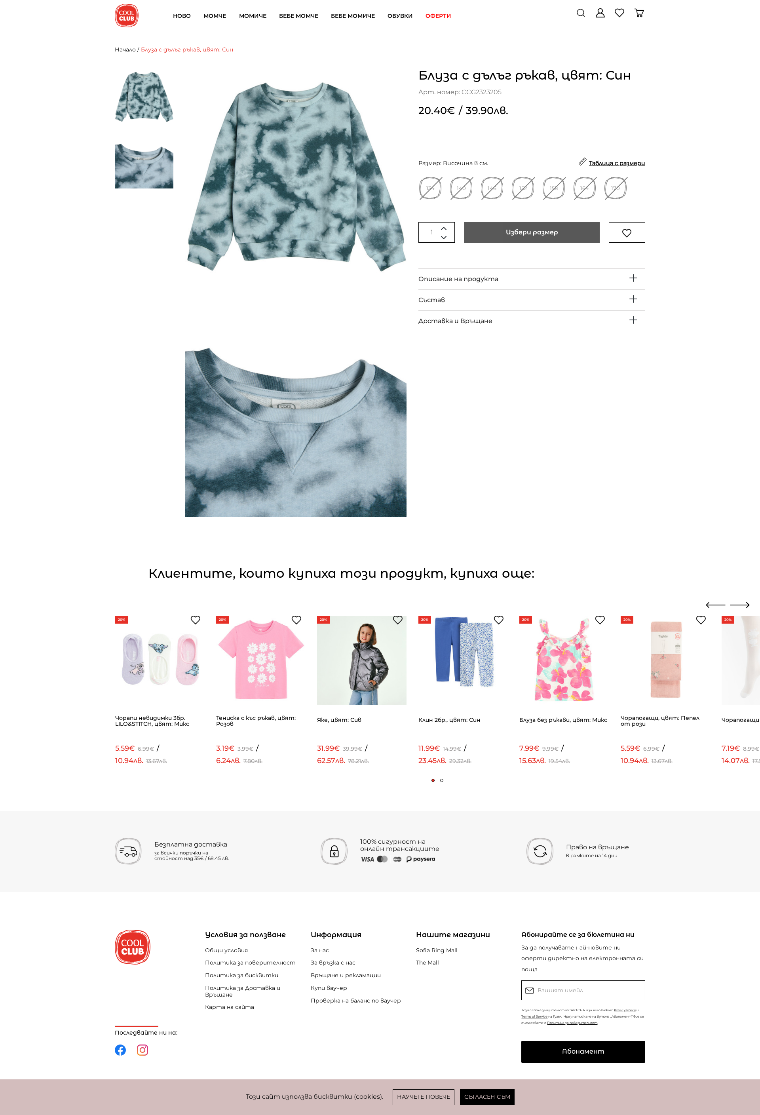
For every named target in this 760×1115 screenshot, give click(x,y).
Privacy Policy (625, 1010)
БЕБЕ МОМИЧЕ (353, 15)
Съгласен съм (487, 1096)
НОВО (182, 15)
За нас (320, 950)
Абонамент (583, 1051)
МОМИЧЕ (252, 15)
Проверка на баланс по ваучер (356, 1000)
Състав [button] (431, 300)
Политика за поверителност (250, 962)
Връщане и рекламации (346, 975)
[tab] (531, 279)
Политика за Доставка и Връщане (242, 991)
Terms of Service (534, 1016)
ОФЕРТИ (438, 15)
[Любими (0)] (620, 15)
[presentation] (716, 605)
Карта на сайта (229, 1006)
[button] (433, 780)
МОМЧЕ (214, 15)
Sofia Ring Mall (437, 950)
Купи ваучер (329, 987)
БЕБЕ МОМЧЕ (298, 15)
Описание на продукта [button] (458, 279)
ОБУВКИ (400, 15)
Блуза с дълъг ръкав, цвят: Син (187, 49)
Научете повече (423, 1096)
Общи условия (226, 950)
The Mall (427, 962)
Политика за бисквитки (241, 975)
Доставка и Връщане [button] (455, 321)
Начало (125, 49)
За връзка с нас (333, 962)
